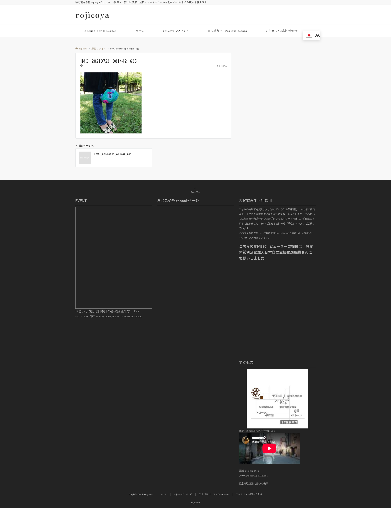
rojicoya (92, 14)
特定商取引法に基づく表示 (253, 483)
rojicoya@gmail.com (257, 475)
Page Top (195, 192)
